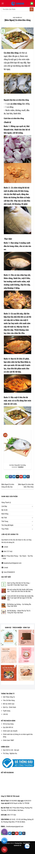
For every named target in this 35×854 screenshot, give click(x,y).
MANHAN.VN (17, 845)
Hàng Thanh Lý (6, 502)
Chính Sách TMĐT (8, 740)
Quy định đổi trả (8, 727)
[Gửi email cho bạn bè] (17, 476)
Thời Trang (4, 521)
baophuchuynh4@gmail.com (12, 563)
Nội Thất (4, 518)
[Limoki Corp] (17, 3)
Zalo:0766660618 (9, 572)
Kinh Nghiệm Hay (17, 17)
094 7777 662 (7, 551)
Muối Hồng (4, 514)
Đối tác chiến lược (8, 704)
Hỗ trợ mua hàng (8, 724)
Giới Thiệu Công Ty (9, 697)
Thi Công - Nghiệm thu (10, 753)
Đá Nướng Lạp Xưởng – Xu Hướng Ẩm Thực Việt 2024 (19, 605)
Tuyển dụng (6, 711)
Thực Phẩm (5, 529)
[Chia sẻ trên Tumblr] (28, 476)
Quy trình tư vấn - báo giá (11, 750)
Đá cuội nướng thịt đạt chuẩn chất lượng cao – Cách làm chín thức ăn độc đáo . (20, 590)
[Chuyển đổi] (32, 506)
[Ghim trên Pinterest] (21, 476)
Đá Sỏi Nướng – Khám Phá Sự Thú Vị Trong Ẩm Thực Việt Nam (18, 611)
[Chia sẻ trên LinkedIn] (24, 476)
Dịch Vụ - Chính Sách (9, 707)
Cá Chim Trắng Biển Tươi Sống (17, 465)
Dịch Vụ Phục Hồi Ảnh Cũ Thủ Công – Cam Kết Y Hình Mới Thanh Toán (19, 584)
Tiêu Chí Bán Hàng (9, 700)
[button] (2, 3)
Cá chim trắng (16, 187)
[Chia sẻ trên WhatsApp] (7, 476)
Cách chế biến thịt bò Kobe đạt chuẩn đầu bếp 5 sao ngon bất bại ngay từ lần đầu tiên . (20, 598)
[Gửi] (32, 9)
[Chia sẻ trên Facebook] (10, 476)
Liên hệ (5, 714)
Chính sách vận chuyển (10, 731)
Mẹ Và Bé (4, 510)
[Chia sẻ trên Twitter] (14, 476)
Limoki (5, 547)
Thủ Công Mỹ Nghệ (7, 525)
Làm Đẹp (4, 506)
